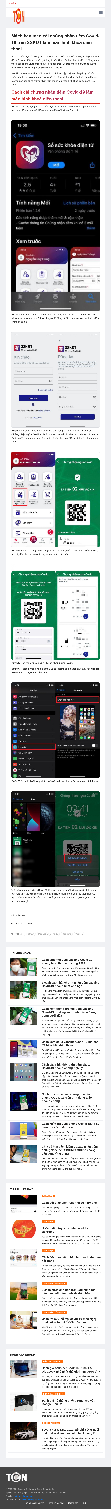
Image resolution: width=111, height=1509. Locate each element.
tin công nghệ (28, 1499)
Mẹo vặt (42, 934)
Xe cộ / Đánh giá (51, 1423)
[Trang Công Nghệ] (16, 1477)
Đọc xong (66, 934)
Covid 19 (54, 934)
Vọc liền (79, 934)
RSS (84, 1503)
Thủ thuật (29, 934)
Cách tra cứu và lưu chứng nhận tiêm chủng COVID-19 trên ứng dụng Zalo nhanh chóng (67, 1098)
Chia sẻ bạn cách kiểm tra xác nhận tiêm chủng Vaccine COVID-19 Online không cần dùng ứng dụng (70, 1150)
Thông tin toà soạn (56, 1503)
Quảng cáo (73, 1503)
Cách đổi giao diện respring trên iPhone (69, 1202)
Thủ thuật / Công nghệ (54, 1283)
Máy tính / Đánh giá (52, 1361)
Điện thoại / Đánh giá (53, 1394)
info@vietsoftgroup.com (23, 1496)
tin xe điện (40, 1499)
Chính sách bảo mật (34, 1503)
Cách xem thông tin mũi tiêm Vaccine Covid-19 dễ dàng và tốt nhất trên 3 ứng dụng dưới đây (69, 1012)
